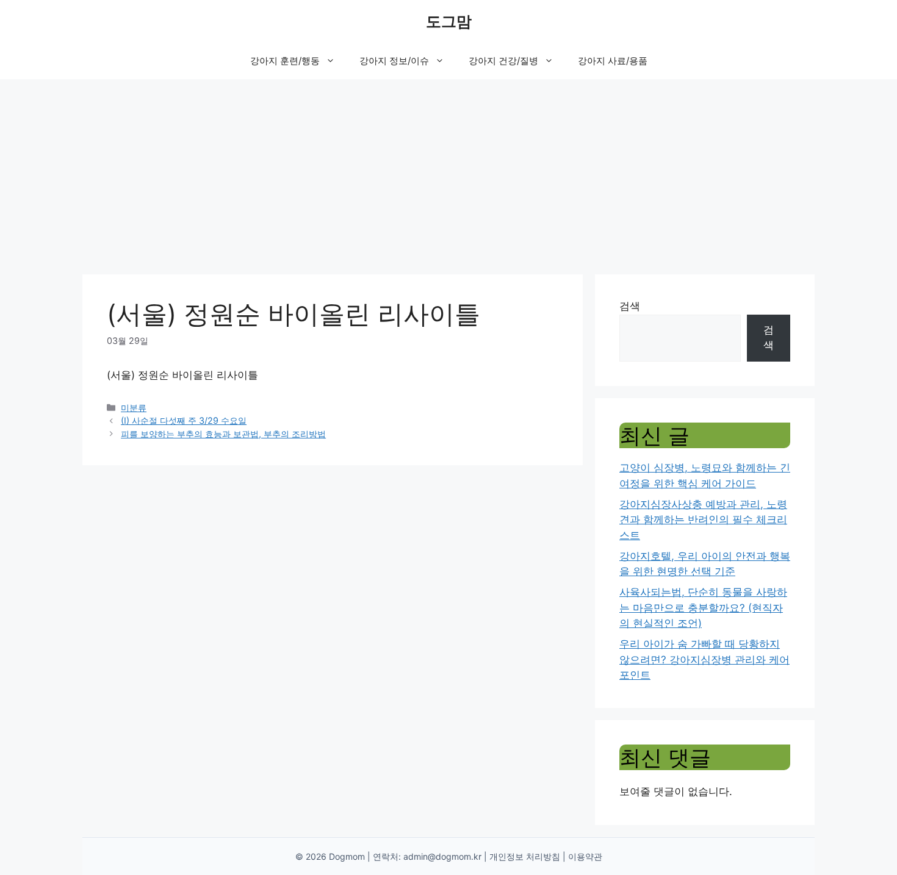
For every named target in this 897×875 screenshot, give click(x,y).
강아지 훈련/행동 (285, 60)
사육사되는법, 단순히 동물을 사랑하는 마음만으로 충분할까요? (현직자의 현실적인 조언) (703, 607)
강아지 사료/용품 (612, 60)
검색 (629, 306)
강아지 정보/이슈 (394, 60)
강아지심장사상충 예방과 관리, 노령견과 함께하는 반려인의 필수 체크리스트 (703, 519)
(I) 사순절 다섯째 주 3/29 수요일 (184, 420)
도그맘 (449, 21)
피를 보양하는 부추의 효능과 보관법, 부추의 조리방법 (223, 434)
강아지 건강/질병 (503, 60)
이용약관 (585, 856)
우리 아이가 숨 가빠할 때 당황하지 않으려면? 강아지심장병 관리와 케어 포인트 (704, 659)
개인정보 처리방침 (524, 856)
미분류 (133, 407)
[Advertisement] (448, 170)
